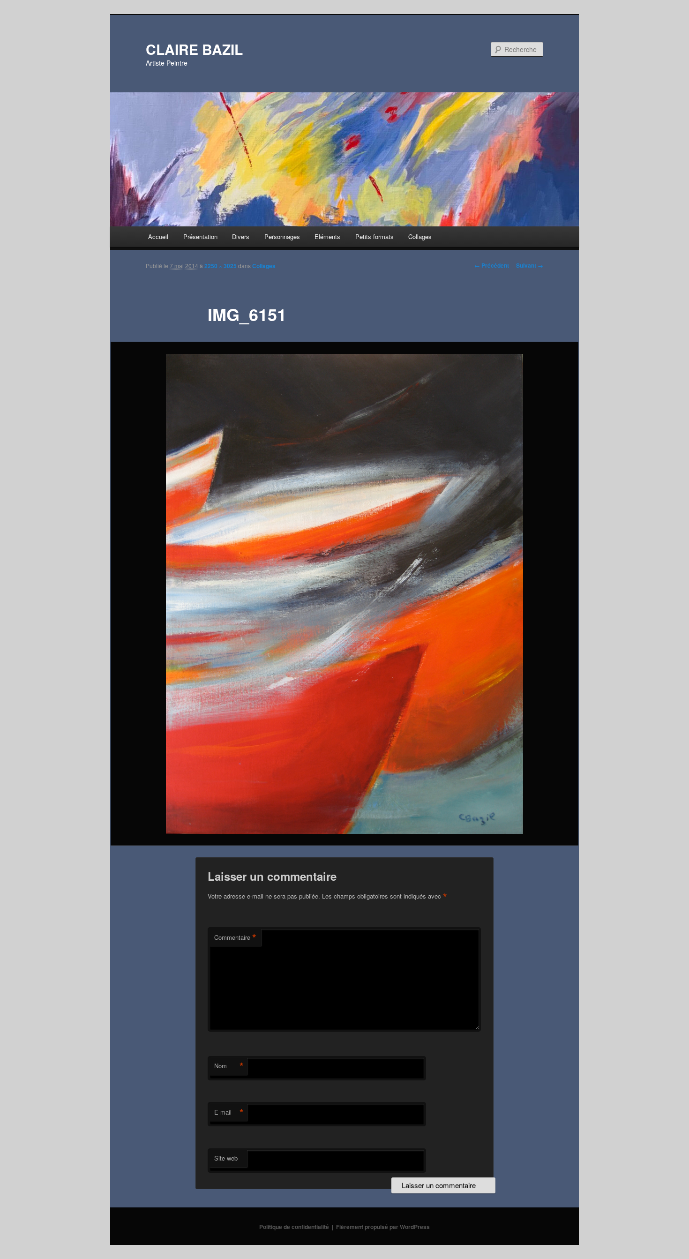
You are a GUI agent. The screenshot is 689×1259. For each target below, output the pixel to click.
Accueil (158, 236)
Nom (229, 1065)
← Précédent (491, 265)
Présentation (200, 236)
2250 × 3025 (220, 266)
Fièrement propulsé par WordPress (383, 1226)
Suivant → (529, 265)
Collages (420, 236)
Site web (226, 1158)
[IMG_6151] (344, 594)
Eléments (327, 236)
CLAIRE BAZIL (194, 49)
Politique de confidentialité (294, 1226)
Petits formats (374, 236)
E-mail (229, 1112)
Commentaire (235, 937)
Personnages (282, 236)
